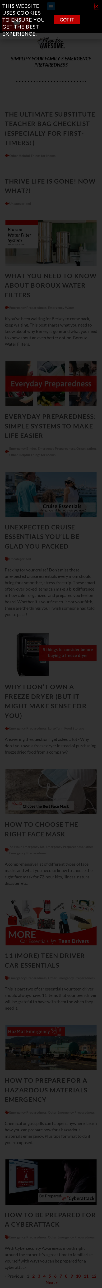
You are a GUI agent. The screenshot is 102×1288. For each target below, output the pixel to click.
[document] (51, 644)
